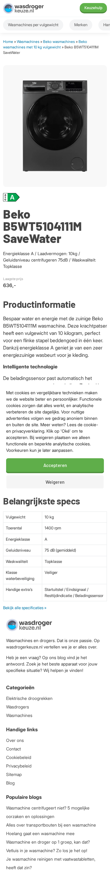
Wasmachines (28, 41)
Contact (13, 748)
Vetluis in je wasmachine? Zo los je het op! (46, 850)
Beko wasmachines (59, 41)
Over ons (15, 740)
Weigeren (55, 482)
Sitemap (14, 774)
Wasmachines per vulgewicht (33, 24)
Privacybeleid (18, 765)
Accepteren (55, 465)
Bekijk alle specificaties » (24, 607)
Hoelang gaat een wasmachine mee (40, 833)
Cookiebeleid (18, 757)
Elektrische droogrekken (29, 698)
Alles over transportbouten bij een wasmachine (51, 824)
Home (8, 41)
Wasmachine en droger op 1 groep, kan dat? (48, 842)
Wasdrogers (17, 706)
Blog (10, 782)
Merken (80, 24)
